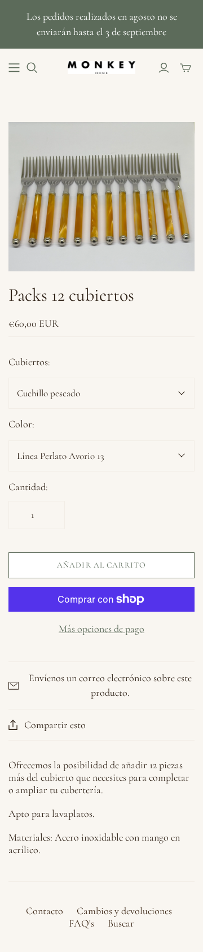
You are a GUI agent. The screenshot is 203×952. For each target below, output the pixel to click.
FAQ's (81, 923)
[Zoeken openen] (32, 67)
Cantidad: (28, 487)
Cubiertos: (29, 362)
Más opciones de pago (101, 628)
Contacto (44, 911)
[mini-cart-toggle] (185, 68)
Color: (21, 424)
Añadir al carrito (101, 565)
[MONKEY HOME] (101, 66)
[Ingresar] (164, 68)
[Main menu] (14, 67)
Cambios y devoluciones (124, 911)
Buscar (121, 923)
